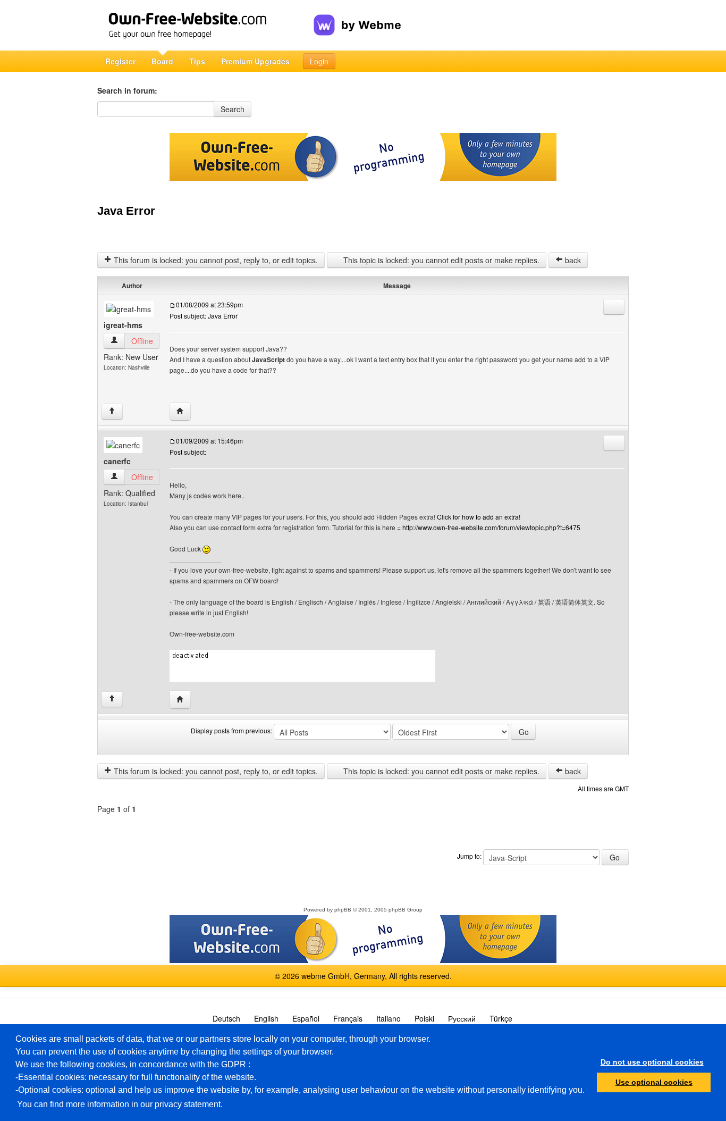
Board (162, 61)
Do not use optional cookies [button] (652, 1062)
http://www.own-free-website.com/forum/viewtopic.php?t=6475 (491, 527)
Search (232, 109)
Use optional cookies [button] (654, 1082)
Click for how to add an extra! (478, 516)
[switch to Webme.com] (357, 16)
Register (120, 61)
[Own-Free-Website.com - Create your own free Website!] (205, 25)
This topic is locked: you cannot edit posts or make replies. (440, 260)
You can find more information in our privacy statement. (120, 1104)
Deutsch (226, 1018)
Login (319, 61)
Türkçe (500, 1018)
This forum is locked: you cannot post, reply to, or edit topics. (215, 260)
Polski (424, 1018)
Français (347, 1018)
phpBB (342, 910)
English (266, 1018)
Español (305, 1018)
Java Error (126, 210)
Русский (462, 1018)
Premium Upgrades (255, 61)
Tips (197, 61)
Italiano (388, 1018)
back (572, 260)
